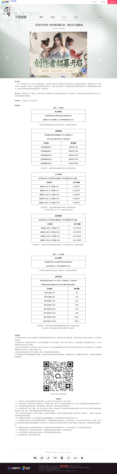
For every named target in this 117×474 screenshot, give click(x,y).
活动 (64, 17)
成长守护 (103, 2)
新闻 (53, 17)
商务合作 (52, 466)
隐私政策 (71, 466)
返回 (100, 17)
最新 (41, 17)
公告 (76, 17)
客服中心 (47, 466)
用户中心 (94, 2)
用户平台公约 (77, 466)
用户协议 (57, 466)
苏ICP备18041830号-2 (50, 470)
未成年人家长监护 (64, 466)
